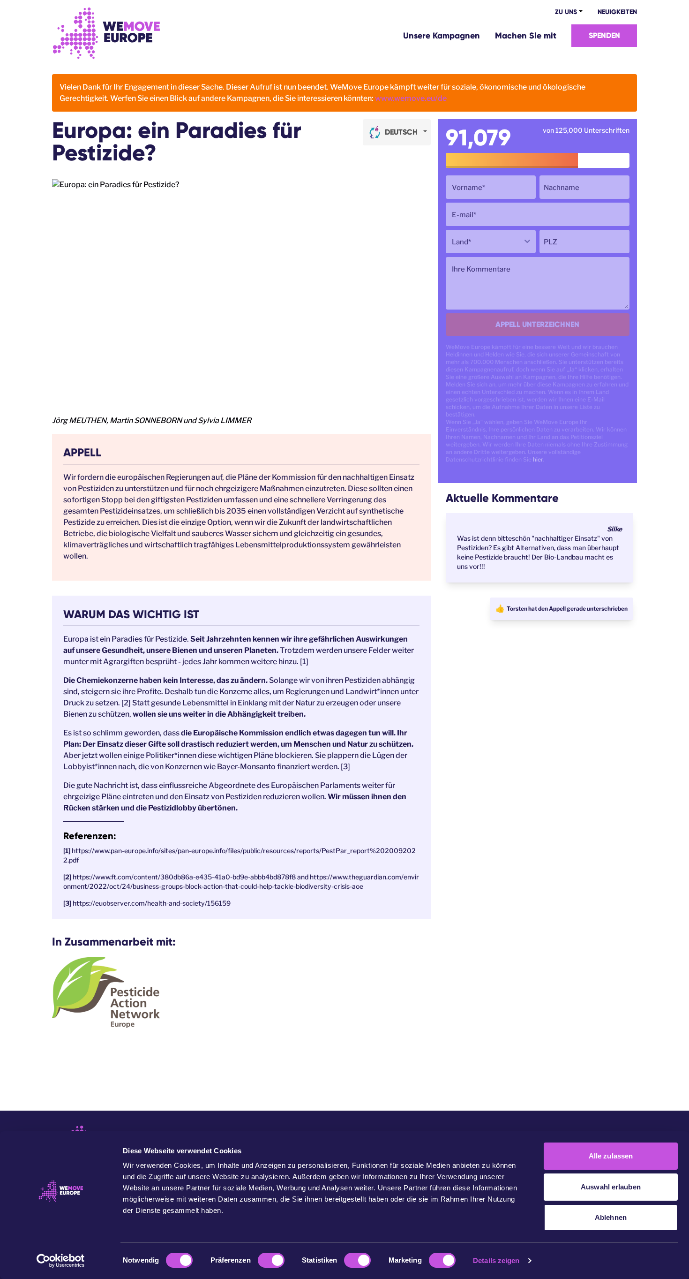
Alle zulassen (611, 1156)
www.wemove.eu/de (411, 98)
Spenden (604, 35)
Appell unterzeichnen (537, 324)
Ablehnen (611, 1217)
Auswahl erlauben (611, 1187)
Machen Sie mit (525, 35)
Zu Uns (566, 12)
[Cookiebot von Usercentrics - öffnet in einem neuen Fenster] (61, 1261)
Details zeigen (496, 1260)
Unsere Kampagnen (441, 35)
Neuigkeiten (617, 12)
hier (538, 459)
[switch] (271, 1260)
